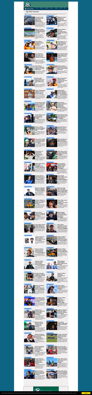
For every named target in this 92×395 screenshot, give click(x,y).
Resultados (46, 8)
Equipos (56, 8)
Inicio (37, 8)
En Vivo (61, 8)
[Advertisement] (18, 17)
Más (64, 8)
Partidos (41, 8)
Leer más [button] (75, 393)
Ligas (51, 8)
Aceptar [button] (86, 393)
